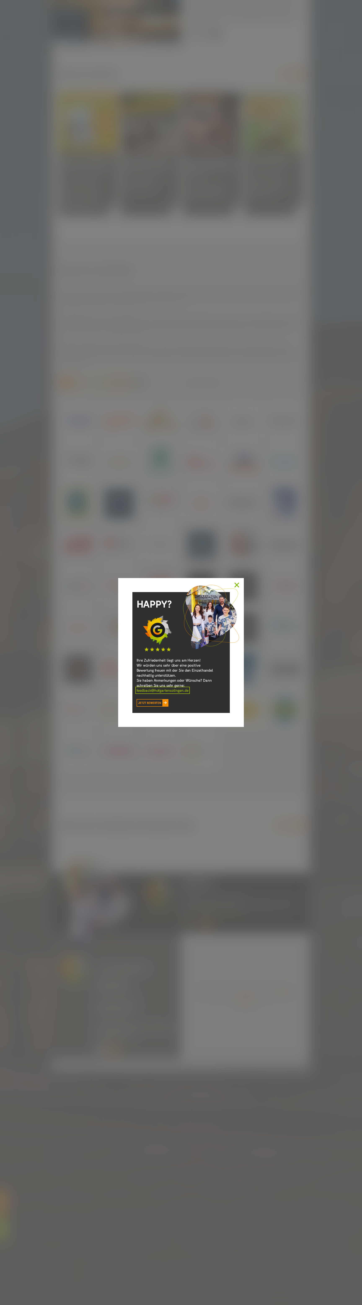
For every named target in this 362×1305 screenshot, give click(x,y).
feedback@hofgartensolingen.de (163, 690)
